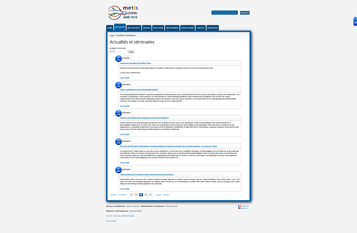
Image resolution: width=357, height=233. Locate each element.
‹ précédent (122, 194)
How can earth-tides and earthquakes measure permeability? (144, 117)
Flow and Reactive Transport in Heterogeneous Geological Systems (147, 174)
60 (146, 194)
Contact (201, 28)
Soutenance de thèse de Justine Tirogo (135, 63)
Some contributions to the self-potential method (139, 89)
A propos (116, 215)
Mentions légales (128, 215)
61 (151, 194)
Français (245, 206)
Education (158, 28)
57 (132, 194)
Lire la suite (124, 77)
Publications (187, 28)
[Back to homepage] (123, 20)
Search (146, 28)
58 (136, 194)
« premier (113, 194)
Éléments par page (118, 48)
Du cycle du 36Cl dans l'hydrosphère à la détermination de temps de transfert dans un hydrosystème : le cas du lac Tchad (168, 146)
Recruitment (172, 28)
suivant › (159, 194)
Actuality (120, 27)
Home (109, 28)
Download (213, 28)
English (244, 208)
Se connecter (111, 221)
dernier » (166, 194)
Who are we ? (134, 28)
